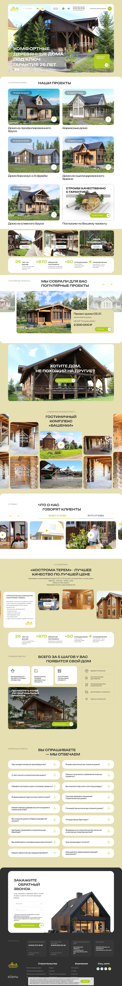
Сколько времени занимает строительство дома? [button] (79, 798)
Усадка (51, 968)
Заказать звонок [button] (27, 925)
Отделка (52, 971)
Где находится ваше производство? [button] (29, 765)
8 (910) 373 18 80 (36, 945)
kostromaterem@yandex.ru (78, 10)
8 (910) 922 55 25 (58, 945)
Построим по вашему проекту (84, 44)
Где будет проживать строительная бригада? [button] (29, 831)
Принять (85, 981)
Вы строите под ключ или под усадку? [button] (84, 787)
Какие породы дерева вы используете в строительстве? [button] (31, 809)
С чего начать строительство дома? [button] (29, 775)
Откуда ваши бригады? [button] (77, 820)
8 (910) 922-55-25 (79, 7)
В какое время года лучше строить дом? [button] (31, 797)
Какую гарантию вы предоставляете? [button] (30, 853)
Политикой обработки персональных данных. (64, 983)
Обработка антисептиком (57, 974)
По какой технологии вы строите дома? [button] (84, 809)
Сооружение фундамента (34, 971)
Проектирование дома (33, 968)
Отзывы (73, 971)
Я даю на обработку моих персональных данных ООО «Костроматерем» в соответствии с (28, 917)
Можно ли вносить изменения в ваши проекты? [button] (84, 776)
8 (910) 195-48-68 (79, 9)
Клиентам (74, 974)
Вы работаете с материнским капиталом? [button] (32, 842)
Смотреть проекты (100, 57)
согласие (22, 915)
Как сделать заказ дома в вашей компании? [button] (81, 853)
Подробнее (100, 329)
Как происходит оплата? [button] (77, 842)
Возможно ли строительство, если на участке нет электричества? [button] (84, 831)
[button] (23, 9)
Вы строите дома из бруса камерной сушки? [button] (29, 820)
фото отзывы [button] (96, 515)
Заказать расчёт (62, 380)
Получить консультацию (98, 9)
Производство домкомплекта (36, 974)
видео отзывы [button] (57, 515)
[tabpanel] (61, 38)
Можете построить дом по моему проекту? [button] (32, 787)
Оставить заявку (97, 215)
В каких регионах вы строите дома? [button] (83, 765)
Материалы (75, 968)
